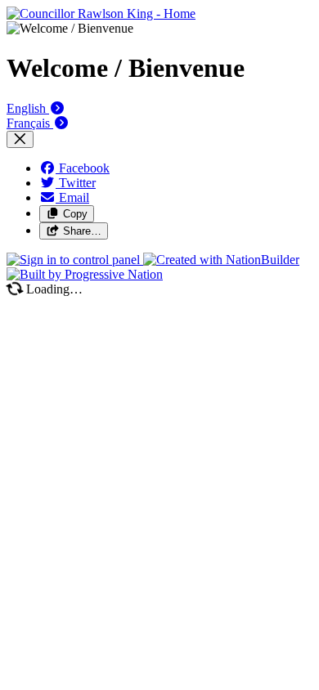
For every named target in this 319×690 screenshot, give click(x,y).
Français (30, 123)
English (28, 108)
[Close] (20, 139)
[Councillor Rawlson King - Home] (101, 13)
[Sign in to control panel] (75, 260)
